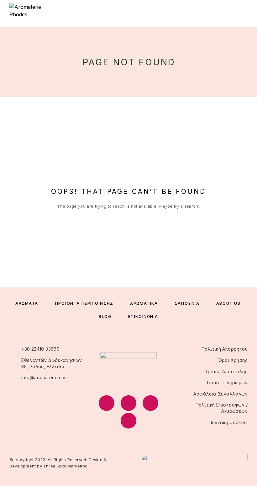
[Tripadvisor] (150, 403)
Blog (105, 316)
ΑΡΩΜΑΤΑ (26, 303)
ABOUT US (228, 303)
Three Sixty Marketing (65, 465)
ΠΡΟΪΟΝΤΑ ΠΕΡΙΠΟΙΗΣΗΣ (84, 303)
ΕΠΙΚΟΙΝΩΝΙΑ (143, 316)
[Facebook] (106, 403)
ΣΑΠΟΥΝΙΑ (187, 303)
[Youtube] (128, 421)
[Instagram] (128, 403)
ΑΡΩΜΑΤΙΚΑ (144, 303)
